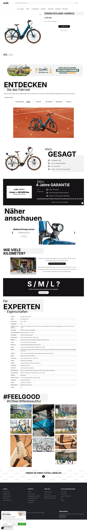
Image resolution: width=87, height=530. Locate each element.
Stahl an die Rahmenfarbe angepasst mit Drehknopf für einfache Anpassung (38, 370)
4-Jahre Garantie (48, 491)
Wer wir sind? (47, 494)
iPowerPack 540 (24, 319)
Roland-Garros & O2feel (49, 498)
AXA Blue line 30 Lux (25, 365)
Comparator (30, 502)
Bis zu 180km (23, 321)
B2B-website (64, 494)
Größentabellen (31, 500)
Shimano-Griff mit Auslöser (27, 335)
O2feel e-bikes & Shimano (50, 496)
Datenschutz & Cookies (29, 512)
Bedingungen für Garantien (34, 496)
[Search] (76, 3)
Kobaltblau (23, 382)
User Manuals (31, 494)
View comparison (8, 526)
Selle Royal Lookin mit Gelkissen (28, 355)
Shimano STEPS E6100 (26, 316)
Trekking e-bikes (7, 496)
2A (21, 323)
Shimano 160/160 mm (25, 380)
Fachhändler (64, 491)
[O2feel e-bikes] (6, 3)
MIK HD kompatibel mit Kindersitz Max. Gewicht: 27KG (33, 372)
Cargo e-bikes (6, 498)
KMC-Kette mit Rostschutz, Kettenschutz (29, 337)
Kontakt (62, 500)
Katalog (29, 491)
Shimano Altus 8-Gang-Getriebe (28, 330)
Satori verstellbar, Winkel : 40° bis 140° (29, 358)
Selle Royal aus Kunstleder (26, 360)
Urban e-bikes (6, 491)
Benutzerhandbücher (33, 498)
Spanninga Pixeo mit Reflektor (27, 368)
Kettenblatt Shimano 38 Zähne (27, 332)
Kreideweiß (28, 382)
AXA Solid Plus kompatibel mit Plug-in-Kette (30, 377)
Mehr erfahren (9, 97)
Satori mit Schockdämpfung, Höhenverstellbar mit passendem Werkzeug (37, 353)
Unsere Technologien (66, 496)
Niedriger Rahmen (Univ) (26, 385)
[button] (40, 14)
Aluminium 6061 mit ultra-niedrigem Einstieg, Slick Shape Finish (35, 339)
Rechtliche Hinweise (39, 512)
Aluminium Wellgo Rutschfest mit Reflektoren (30, 363)
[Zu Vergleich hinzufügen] (64, 30)
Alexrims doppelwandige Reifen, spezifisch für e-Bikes (33, 347)
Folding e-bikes (6, 494)
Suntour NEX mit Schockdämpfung (28, 342)
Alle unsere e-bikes (7, 500)
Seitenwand (23, 375)
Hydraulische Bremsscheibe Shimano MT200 (31, 344)
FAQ (62, 498)
